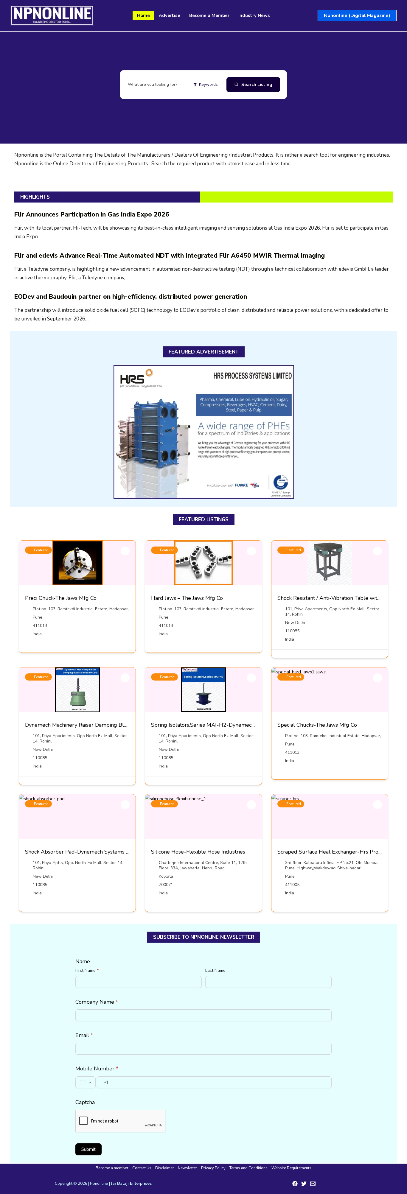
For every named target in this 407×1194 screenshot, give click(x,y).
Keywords (208, 84)
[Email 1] (313, 1183)
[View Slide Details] (204, 432)
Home (143, 15)
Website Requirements (291, 1168)
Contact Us (141, 1168)
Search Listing (256, 85)
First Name (87, 970)
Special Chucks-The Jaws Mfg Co (317, 724)
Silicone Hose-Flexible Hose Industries (198, 851)
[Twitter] (304, 1183)
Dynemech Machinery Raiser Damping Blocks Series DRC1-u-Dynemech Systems (123, 724)
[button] (357, 15)
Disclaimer (164, 1168)
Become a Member (209, 15)
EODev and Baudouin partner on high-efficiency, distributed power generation (130, 296)
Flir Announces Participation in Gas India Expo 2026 (91, 214)
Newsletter (187, 1168)
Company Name (96, 1001)
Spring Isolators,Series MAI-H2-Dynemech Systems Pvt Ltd (223, 724)
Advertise (169, 15)
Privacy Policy (213, 1168)
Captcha (85, 1102)
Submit (88, 1149)
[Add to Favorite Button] (125, 551)
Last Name (215, 970)
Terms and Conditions (248, 1168)
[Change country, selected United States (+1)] (85, 1082)
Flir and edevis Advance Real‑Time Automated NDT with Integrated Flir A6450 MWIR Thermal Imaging (169, 255)
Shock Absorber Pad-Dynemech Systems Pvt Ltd (84, 851)
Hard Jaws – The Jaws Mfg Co (187, 598)
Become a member (112, 1168)
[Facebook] (295, 1183)
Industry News (254, 15)
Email (84, 1035)
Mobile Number (96, 1068)
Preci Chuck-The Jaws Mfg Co (61, 598)
